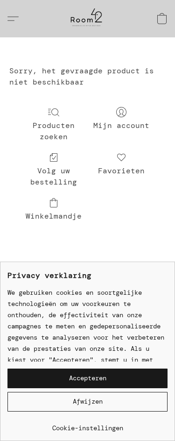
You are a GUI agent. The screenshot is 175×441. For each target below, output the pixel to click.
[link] (87, 424)
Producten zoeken (54, 131)
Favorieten (121, 171)
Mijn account (121, 125)
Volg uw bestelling (53, 176)
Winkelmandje (54, 216)
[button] (87, 18)
